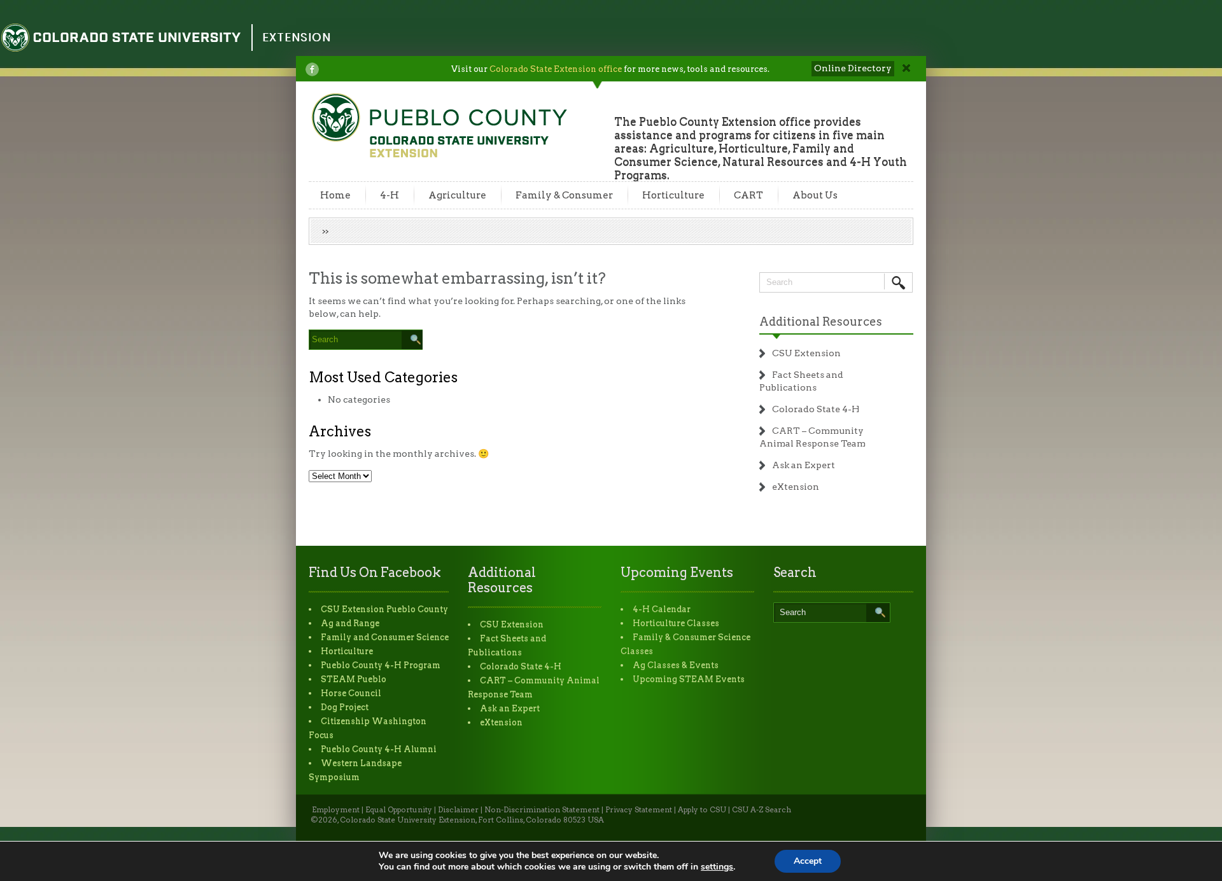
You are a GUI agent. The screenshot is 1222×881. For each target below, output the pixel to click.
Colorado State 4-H (815, 409)
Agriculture (457, 195)
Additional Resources (820, 321)
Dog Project (345, 707)
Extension (296, 37)
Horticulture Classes (676, 623)
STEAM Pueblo (353, 679)
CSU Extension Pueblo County (384, 609)
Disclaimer (458, 809)
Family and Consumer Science (385, 637)
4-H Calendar (662, 609)
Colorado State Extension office (555, 69)
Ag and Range (350, 623)
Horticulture (673, 195)
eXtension (795, 487)
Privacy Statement (638, 809)
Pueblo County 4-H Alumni (379, 749)
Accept (808, 861)
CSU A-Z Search (761, 809)
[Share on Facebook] (312, 69)
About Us (815, 195)
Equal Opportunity (398, 809)
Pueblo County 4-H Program (380, 665)
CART (748, 195)
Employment (336, 809)
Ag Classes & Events (676, 665)
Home (335, 195)
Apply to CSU (702, 809)
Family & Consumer (564, 195)
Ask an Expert (803, 465)
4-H (389, 195)
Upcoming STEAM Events (689, 679)
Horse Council (351, 693)
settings (717, 867)
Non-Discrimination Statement (542, 809)
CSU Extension (806, 353)
